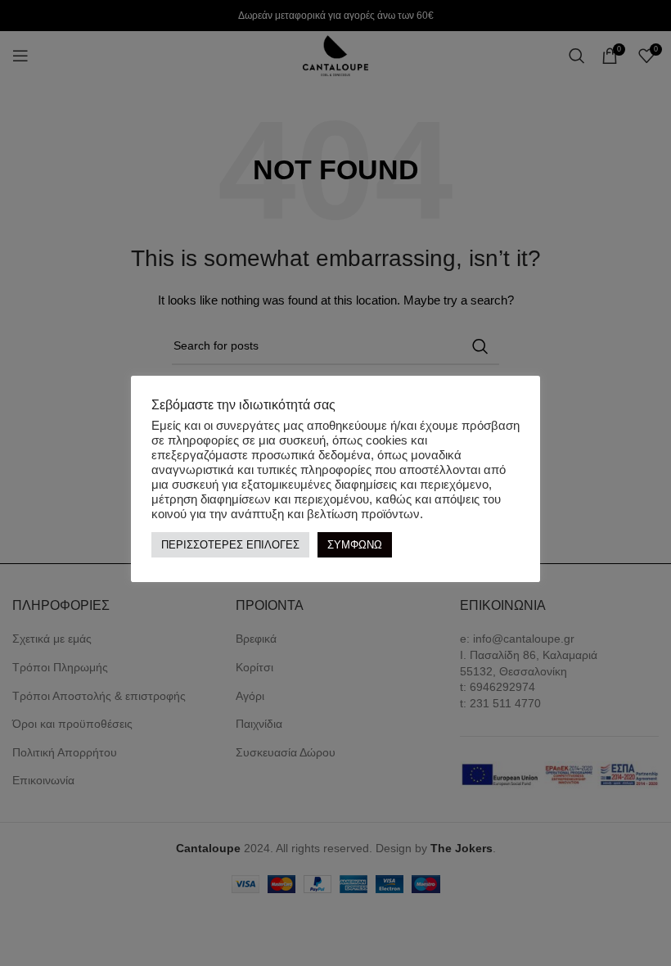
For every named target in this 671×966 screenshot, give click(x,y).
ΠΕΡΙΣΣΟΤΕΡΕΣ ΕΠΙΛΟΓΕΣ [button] (230, 545)
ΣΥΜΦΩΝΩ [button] (354, 545)
